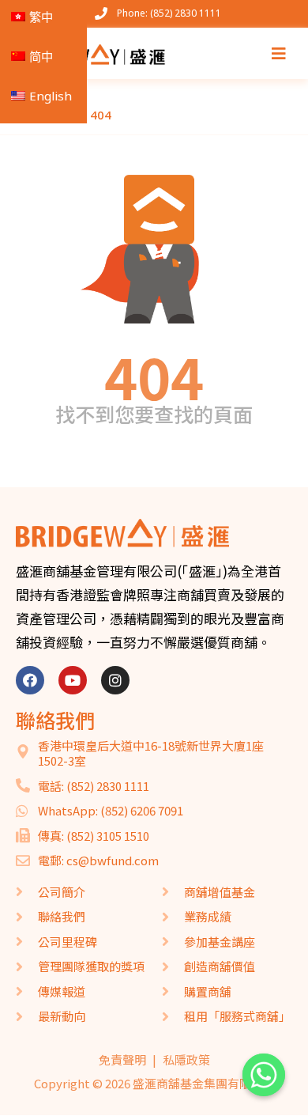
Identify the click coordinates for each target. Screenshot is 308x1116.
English (50, 96)
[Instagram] (115, 680)
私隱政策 (186, 1059)
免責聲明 (122, 1059)
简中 (41, 56)
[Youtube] (72, 680)
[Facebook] (30, 680)
